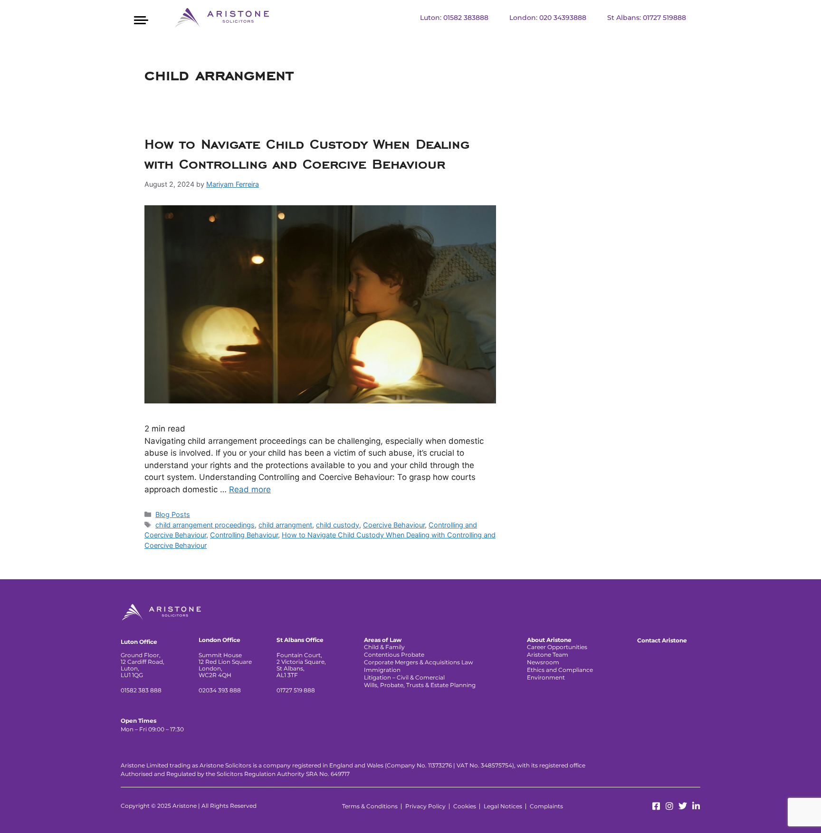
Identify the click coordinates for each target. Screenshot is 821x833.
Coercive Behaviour (394, 525)
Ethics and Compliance (560, 669)
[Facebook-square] (656, 806)
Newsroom (543, 662)
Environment (546, 677)
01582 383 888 (141, 690)
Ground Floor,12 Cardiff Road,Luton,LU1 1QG (142, 665)
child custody (337, 525)
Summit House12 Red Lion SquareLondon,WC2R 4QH (225, 665)
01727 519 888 (296, 690)
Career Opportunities (557, 647)
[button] (141, 18)
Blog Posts (172, 514)
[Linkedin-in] (696, 806)
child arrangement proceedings (205, 525)
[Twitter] (682, 806)
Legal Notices (503, 806)
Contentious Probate (394, 654)
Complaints (546, 806)
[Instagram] (669, 806)
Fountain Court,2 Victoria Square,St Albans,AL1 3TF (301, 665)
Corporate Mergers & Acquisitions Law (418, 662)
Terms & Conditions (370, 806)
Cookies (464, 806)
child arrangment (285, 525)
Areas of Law (382, 640)
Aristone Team (547, 654)
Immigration (382, 669)
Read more (250, 489)
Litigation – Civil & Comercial (404, 677)
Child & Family (384, 647)
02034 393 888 (220, 690)
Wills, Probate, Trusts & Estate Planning (420, 685)
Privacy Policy (425, 806)
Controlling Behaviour (244, 535)
